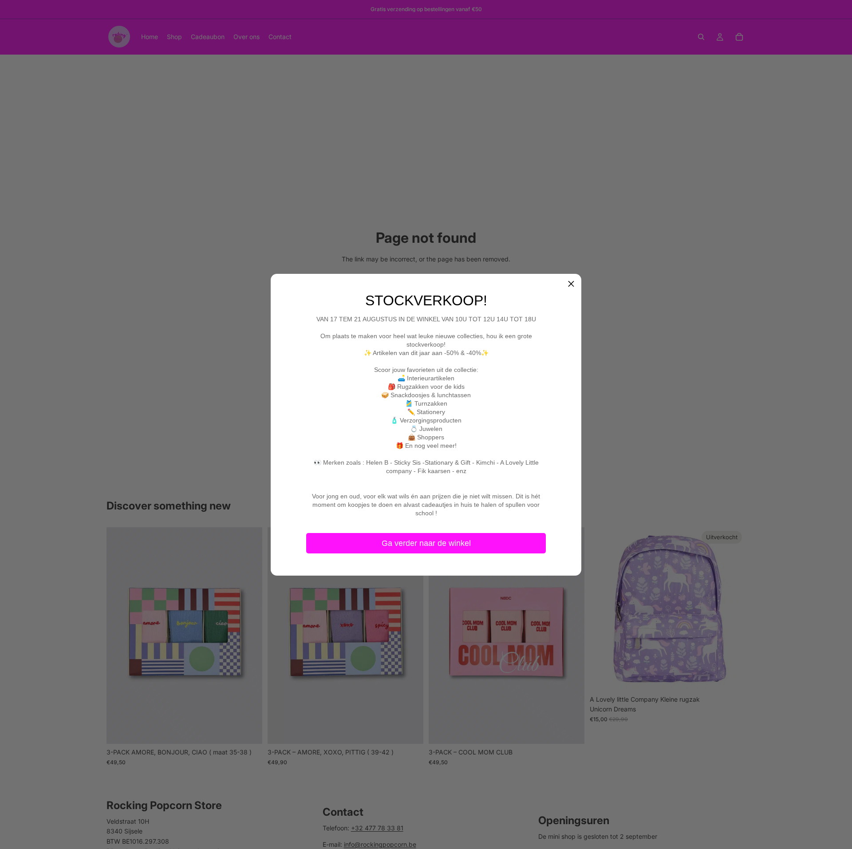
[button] (571, 284)
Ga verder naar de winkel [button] (426, 542)
